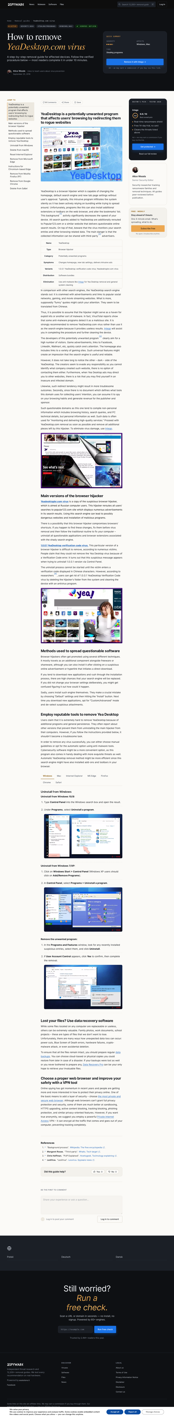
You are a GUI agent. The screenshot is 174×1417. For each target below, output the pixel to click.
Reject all (132, 1412)
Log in (162, 4)
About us (120, 1368)
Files (62, 4)
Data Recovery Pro (93, 1064)
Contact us (120, 1392)
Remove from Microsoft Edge (21, 160)
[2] (99, 234)
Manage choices (153, 1412)
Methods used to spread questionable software (20, 132)
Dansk (119, 1257)
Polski (10, 1257)
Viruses (64, 1368)
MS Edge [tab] (92, 776)
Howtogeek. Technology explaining (97, 1155)
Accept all (115, 1412)
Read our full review (148, 154)
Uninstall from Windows (21, 145)
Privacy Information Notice (127, 1377)
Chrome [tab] (47, 782)
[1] (61, 214)
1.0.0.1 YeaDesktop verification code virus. (64, 545)
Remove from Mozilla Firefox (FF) (20, 175)
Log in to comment (110, 1219)
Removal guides (22, 21)
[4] (55, 574)
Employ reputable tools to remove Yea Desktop (20, 139)
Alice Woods (19, 71)
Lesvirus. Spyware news (80, 1160)
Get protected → (148, 146)
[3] (100, 336)
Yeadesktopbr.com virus (55, 501)
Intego (81, 282)
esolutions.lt (24, 1380)
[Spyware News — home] (16, 4)
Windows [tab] (47, 776)
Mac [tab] (59, 776)
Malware (41, 4)
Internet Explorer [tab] (74, 776)
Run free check (105, 1329)
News (31, 4)
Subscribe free (148, 228)
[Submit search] (119, 4)
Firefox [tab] (104, 776)
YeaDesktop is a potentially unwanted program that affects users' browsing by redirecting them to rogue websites (20, 111)
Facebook (11, 1385)
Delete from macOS (19, 150)
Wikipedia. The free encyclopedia (86, 1147)
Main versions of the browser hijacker (18, 124)
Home (9, 21)
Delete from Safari (19, 188)
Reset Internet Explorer (21, 154)
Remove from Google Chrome (20, 182)
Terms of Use (121, 1372)
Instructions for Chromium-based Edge (19, 167)
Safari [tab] (59, 782)
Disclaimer (120, 1382)
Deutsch (65, 1257)
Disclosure (120, 1387)
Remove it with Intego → (135, 62)
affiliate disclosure (52, 1406)
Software (53, 4)
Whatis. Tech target (88, 1151)
